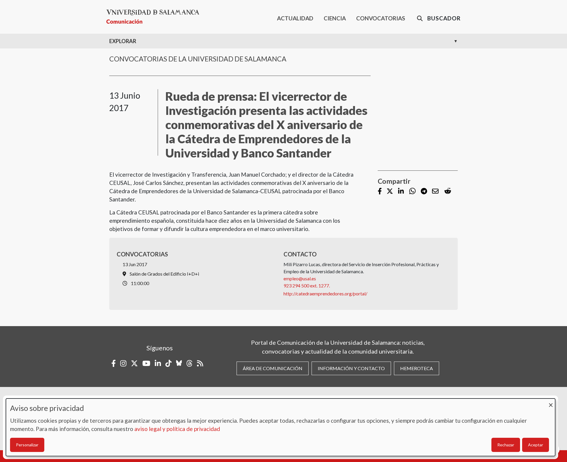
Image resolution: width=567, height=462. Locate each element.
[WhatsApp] (412, 191)
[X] (390, 191)
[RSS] (200, 363)
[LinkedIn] (401, 191)
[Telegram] (424, 191)
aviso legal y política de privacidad (177, 428)
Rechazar (505, 444)
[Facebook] (380, 191)
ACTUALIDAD (295, 18)
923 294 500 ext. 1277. (307, 285)
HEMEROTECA (416, 368)
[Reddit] (448, 191)
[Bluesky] (179, 363)
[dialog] (280, 427)
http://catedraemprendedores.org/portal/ (325, 293)
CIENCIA (335, 18)
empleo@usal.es (300, 278)
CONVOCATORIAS (380, 18)
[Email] (435, 191)
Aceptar (535, 444)
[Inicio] (155, 16)
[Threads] (189, 363)
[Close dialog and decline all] (550, 402)
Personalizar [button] (27, 444)
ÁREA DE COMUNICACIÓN (272, 368)
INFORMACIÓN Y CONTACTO (351, 368)
